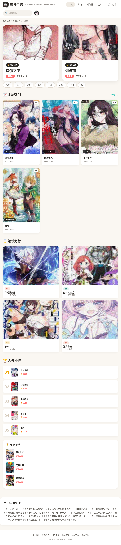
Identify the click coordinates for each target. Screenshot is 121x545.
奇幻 (18, 85)
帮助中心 (75, 535)
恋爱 (8, 85)
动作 (29, 85)
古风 (61, 85)
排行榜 (90, 4)
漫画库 (15, 21)
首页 (70, 4)
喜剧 (50, 85)
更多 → (114, 95)
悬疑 (40, 85)
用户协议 (55, 535)
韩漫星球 (6, 21)
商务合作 (45, 535)
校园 (72, 85)
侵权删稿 (85, 535)
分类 (80, 4)
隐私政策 (65, 535)
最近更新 (111, 4)
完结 (100, 4)
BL (82, 85)
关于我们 (36, 535)
